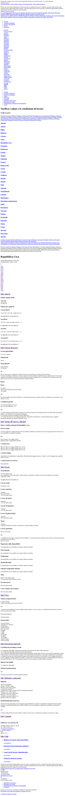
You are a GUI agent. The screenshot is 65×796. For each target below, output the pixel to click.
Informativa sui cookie (9, 102)
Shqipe (10, 17)
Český (18, 13)
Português (42, 15)
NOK (2, 282)
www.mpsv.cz (7, 743)
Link (6, 736)
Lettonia (3, 194)
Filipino (32, 15)
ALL (2, 266)
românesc (48, 15)
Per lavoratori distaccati (6, 614)
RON (2, 285)
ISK (2, 277)
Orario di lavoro (11, 348)
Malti (11, 15)
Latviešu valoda (39, 14)
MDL (2, 279)
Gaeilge (3, 14)
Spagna (3, 156)
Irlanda (3, 178)
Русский (54, 15)
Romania (4, 220)
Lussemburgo (5, 191)
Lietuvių (32, 14)
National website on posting (13, 758)
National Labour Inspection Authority (16, 746)
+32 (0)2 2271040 (5, 774)
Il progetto (6, 99)
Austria (3, 126)
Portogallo (4, 217)
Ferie (6, 595)
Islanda (3, 181)
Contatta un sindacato (9, 23)
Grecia (3, 168)
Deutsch (28, 13)
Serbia (3, 224)
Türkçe (26, 17)
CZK (15, 262)
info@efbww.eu (5, 775)
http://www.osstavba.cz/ (8, 728)
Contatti (7, 716)
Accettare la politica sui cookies (8, 794)
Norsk (15, 15)
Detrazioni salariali (12, 644)
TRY (2, 289)
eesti (49, 13)
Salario (7, 294)
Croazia (3, 172)
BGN (2, 269)
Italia (2, 185)
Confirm (3, 2)
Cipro (2, 139)
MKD (2, 280)
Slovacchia (4, 233)
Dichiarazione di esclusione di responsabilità (15, 103)
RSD (2, 286)
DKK (2, 273)
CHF (2, 270)
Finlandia (4, 159)
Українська (31, 17)
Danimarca (4, 149)
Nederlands (26, 15)
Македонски (5, 15)
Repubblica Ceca (6, 143)
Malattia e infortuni (12, 678)
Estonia (3, 152)
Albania (3, 123)
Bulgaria (3, 133)
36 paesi (6, 21)
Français (57, 13)
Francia (3, 162)
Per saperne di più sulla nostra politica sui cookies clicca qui (15, 791)
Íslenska (22, 14)
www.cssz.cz (7, 755)
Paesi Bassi (4, 207)
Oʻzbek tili (39, 17)
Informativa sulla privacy (10, 100)
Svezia (3, 227)
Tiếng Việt (46, 17)
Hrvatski (12, 14)
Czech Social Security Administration (16, 752)
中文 (51, 17)
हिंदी (7, 14)
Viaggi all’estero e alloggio (15, 422)
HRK (2, 275)
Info (2, 294)
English (39, 13)
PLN (2, 283)
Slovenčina (61, 15)
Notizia (5, 26)
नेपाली (20, 15)
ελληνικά (33, 13)
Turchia (3, 237)
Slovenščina (4, 17)
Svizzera (3, 136)
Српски (15, 17)
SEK (2, 287)
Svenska (20, 17)
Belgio (3, 130)
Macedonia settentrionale (9, 201)
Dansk (23, 13)
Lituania (3, 188)
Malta (3, 204)
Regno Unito (5, 165)
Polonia (3, 214)
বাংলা (14, 13)
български (8, 13)
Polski (37, 15)
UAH (2, 290)
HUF (2, 276)
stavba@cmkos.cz (6, 730)
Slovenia (3, 230)
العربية (3, 13)
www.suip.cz (7, 749)
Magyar (17, 14)
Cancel (7, 2)
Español (44, 13)
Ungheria (4, 175)
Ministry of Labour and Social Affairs (16, 740)
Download (6, 27)
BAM (2, 267)
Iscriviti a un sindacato (9, 24)
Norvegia (4, 211)
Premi (7, 467)
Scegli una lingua (9, 11)
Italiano (3, 11)
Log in (5, 105)
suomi (53, 13)
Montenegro (5, 198)
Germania (4, 146)
